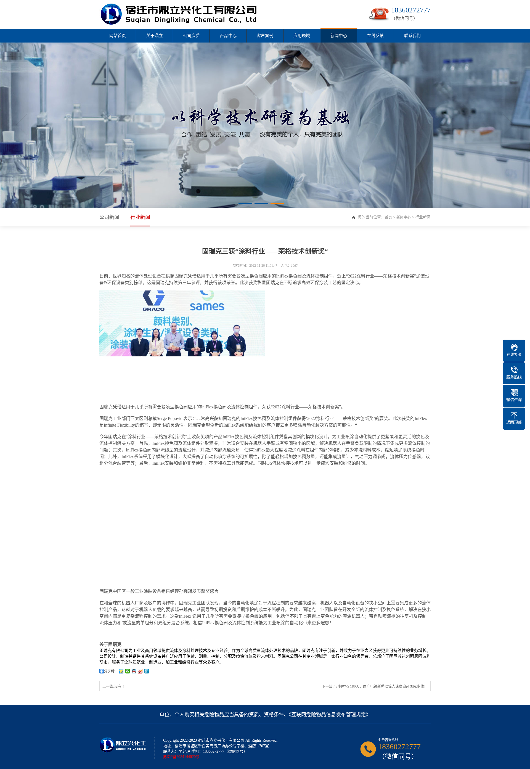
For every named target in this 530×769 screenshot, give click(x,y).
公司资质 (191, 35)
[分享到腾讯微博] (146, 671)
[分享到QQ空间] (121, 671)
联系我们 (412, 35)
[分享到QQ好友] (134, 671)
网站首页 (117, 35)
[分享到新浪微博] (140, 671)
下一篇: (375, 686)
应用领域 (301, 35)
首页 (388, 217)
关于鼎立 (154, 35)
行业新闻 (140, 217)
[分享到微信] (127, 671)
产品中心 (228, 35)
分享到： (110, 671)
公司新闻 (109, 217)
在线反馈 (375, 35)
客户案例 (265, 35)
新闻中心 (338, 35)
